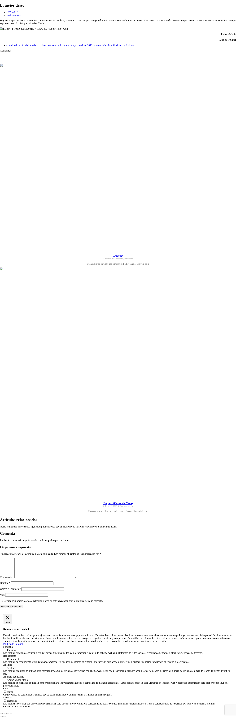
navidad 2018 (85, 45)
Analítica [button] (7, 664)
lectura (63, 45)
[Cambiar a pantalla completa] (4, 713)
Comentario (7, 577)
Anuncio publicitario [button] (13, 676)
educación (46, 45)
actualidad (11, 45)
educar (55, 45)
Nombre (5, 583)
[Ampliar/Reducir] (1, 713)
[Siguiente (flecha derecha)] (4, 716)
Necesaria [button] (8, 697)
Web (2, 594)
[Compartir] (7, 713)
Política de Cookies (13, 644)
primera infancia (102, 45)
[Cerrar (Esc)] (11, 713)
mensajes (72, 45)
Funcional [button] (8, 646)
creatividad (23, 45)
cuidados (34, 45)
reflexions (129, 45)
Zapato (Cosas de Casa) (118, 503)
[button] (118, 53)
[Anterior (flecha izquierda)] (1, 716)
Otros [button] (6, 688)
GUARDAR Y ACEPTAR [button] (17, 706)
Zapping (118, 255)
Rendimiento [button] (9, 655)
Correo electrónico (10, 588)
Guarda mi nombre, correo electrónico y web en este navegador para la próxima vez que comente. (53, 601)
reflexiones (116, 45)
